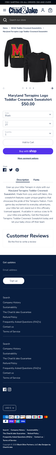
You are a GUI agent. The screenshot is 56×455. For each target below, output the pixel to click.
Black (8, 115)
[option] (28, 60)
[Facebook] (4, 389)
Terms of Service (11, 331)
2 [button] (26, 88)
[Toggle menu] (4, 10)
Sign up (14, 280)
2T (6, 124)
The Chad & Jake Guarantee (17, 312)
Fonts (36, 179)
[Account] (43, 9)
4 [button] (33, 88)
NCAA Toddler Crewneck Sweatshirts (26, 28)
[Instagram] (9, 389)
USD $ (8, 408)
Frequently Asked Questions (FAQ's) (22, 321)
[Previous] (4, 88)
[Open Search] (4, 20)
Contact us (8, 326)
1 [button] (23, 88)
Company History (12, 302)
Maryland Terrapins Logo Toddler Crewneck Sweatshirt (25, 31)
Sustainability (10, 307)
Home (5, 28)
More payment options (28, 158)
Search (6, 297)
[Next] (52, 88)
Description (23, 179)
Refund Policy (10, 317)
